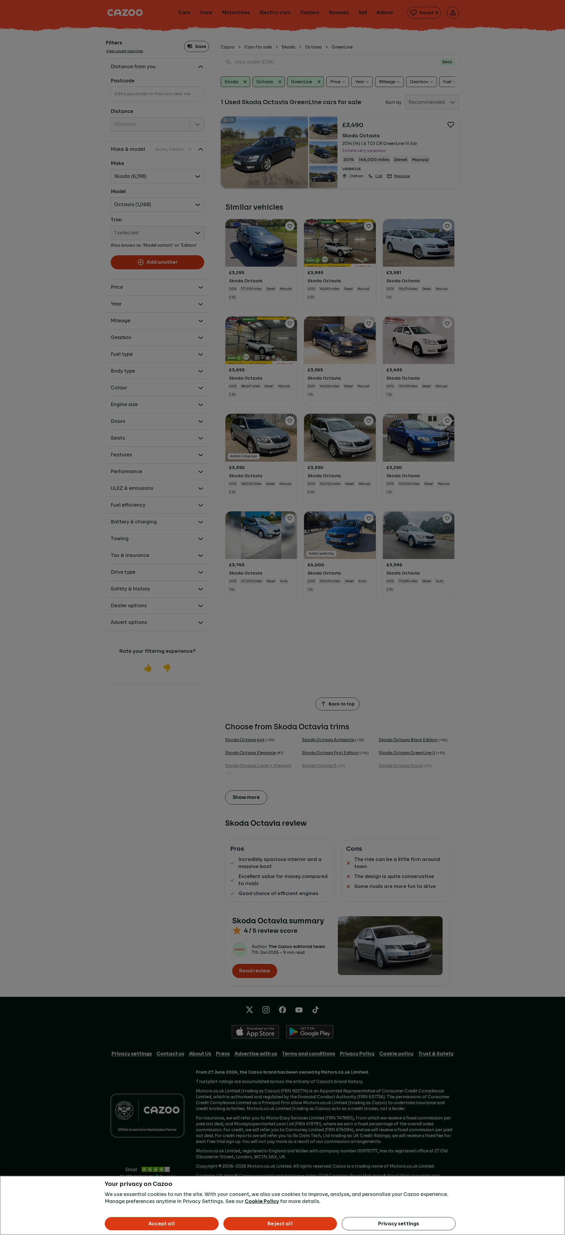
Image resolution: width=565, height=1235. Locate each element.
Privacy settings (398, 1224)
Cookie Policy (262, 1201)
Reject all (280, 1224)
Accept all (161, 1224)
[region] (282, 1205)
